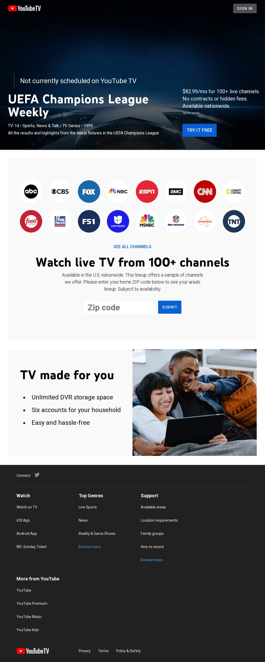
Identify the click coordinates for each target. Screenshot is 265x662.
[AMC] (175, 192)
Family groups (152, 533)
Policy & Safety (128, 651)
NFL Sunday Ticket (32, 547)
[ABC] (31, 192)
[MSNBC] (146, 221)
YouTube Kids (28, 630)
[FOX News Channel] (60, 221)
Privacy (85, 651)
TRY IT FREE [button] (199, 130)
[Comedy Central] (233, 192)
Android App (27, 533)
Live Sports (88, 507)
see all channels (132, 246)
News (83, 520)
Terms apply (190, 113)
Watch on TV (27, 507)
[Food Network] (31, 221)
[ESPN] (146, 192)
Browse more (90, 547)
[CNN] (204, 192)
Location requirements (159, 520)
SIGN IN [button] (245, 8)
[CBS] (60, 192)
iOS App (23, 520)
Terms (103, 651)
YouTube (24, 590)
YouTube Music (29, 617)
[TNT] (233, 221)
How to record (152, 547)
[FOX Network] (89, 192)
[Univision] (118, 221)
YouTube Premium (32, 603)
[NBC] (118, 192)
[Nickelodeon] (204, 221)
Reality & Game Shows (97, 533)
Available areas (153, 507)
